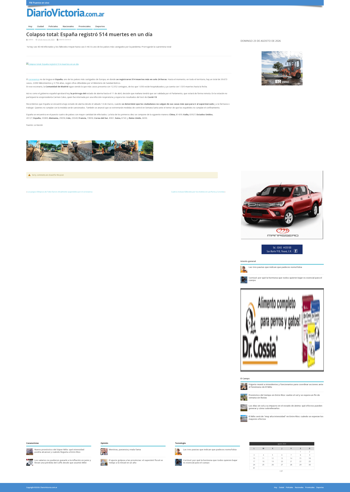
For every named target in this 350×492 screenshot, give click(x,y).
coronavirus (33, 79)
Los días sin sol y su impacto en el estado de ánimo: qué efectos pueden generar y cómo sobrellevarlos (285, 406)
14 (291, 458)
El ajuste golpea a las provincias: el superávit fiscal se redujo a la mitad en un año (136, 461)
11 (263, 458)
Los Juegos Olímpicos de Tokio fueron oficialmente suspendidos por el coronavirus (60, 192)
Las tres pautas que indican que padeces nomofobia (275, 267)
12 (273, 458)
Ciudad (40, 26)
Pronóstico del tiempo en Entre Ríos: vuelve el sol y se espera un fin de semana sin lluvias (284, 396)
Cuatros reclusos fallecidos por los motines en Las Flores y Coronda (197, 192)
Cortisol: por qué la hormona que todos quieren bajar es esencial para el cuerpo (285, 279)
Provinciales (85, 26)
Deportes (100, 26)
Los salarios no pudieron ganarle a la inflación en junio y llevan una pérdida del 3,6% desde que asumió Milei (62, 461)
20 (282, 461)
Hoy (30, 26)
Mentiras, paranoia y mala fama (125, 449)
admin (30, 39)
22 (300, 461)
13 (282, 458)
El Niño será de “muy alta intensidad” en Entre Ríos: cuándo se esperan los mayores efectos (286, 417)
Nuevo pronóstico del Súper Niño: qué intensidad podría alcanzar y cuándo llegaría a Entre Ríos (59, 450)
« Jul (281, 471)
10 (254, 458)
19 (273, 461)
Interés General (65, 39)
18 (263, 461)
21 (291, 461)
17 (254, 461)
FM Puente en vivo (39, 2)
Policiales (53, 26)
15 (300, 458)
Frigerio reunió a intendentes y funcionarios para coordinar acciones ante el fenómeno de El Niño (286, 385)
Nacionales (68, 26)
